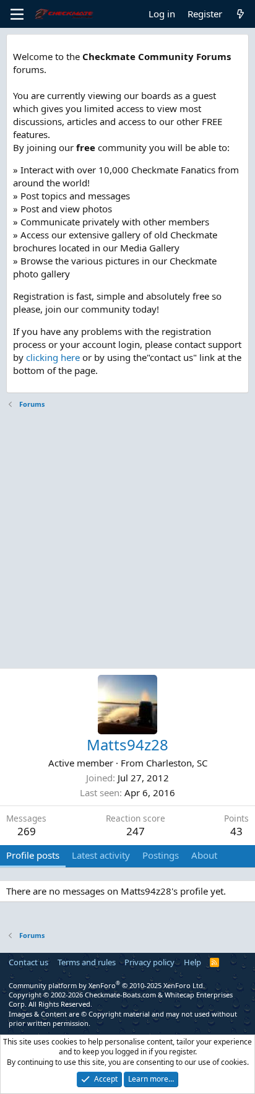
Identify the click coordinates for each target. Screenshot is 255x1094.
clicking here (53, 357)
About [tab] (204, 855)
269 (26, 831)
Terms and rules (87, 962)
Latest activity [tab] (101, 855)
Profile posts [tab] (32, 855)
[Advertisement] (127, 540)
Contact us (28, 962)
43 (236, 831)
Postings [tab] (160, 855)
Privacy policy (149, 962)
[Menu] (17, 14)
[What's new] (240, 14)
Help (192, 962)
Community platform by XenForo (107, 985)
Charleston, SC (176, 763)
